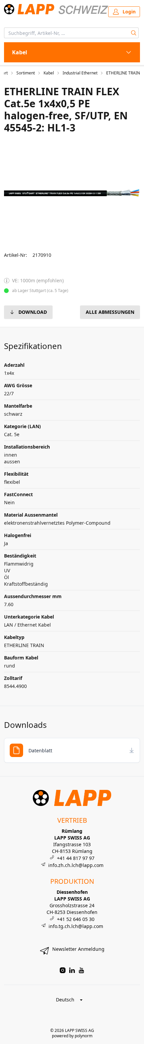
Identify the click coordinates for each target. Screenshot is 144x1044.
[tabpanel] (72, 193)
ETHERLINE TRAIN (123, 73)
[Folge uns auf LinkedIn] (72, 970)
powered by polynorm (72, 1036)
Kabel (49, 73)
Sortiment (25, 73)
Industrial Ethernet (80, 73)
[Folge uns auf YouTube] (81, 970)
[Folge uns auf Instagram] (62, 970)
